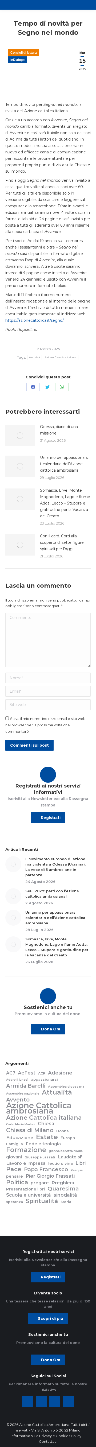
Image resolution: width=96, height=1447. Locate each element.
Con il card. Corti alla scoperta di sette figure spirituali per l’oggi (62, 542)
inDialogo (17, 60)
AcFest (26, 1073)
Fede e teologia (43, 1143)
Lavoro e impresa (26, 1163)
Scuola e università (28, 1195)
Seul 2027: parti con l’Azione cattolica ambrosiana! (52, 893)
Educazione (19, 1137)
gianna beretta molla (66, 1151)
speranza (14, 1202)
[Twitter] (41, 1401)
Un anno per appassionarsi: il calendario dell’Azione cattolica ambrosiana (64, 464)
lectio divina (60, 1163)
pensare (14, 1176)
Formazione (26, 1150)
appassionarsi (44, 1079)
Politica (17, 1182)
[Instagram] (54, 1401)
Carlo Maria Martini (20, 1124)
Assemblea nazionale (22, 1093)
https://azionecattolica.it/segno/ (34, 320)
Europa (68, 1137)
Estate (47, 1136)
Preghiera (62, 1182)
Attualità (34, 357)
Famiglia (14, 1144)
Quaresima (63, 1188)
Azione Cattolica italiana (61, 357)
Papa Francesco (46, 1169)
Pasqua (77, 1170)
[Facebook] (27, 1401)
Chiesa (46, 1123)
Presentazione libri (25, 1189)
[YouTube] (68, 1401)
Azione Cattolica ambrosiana (38, 1108)
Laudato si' (70, 1156)
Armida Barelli (25, 1085)
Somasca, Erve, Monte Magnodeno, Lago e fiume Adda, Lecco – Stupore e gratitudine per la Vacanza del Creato (65, 503)
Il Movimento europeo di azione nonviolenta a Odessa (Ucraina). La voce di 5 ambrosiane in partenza (55, 867)
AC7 (10, 1073)
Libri (80, 1163)
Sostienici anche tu (48, 1007)
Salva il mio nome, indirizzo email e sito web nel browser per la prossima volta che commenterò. (45, 725)
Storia (66, 1202)
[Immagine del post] (20, 435)
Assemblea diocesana (66, 1086)
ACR (41, 1073)
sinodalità (65, 1195)
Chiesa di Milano (30, 1130)
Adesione (60, 1073)
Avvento (18, 1099)
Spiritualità (42, 1201)
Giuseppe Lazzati (40, 1157)
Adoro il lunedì (17, 1079)
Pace (13, 1169)
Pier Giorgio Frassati (50, 1176)
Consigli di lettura (23, 53)
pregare (40, 1182)
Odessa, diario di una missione (59, 430)
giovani (14, 1156)
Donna (62, 1131)
